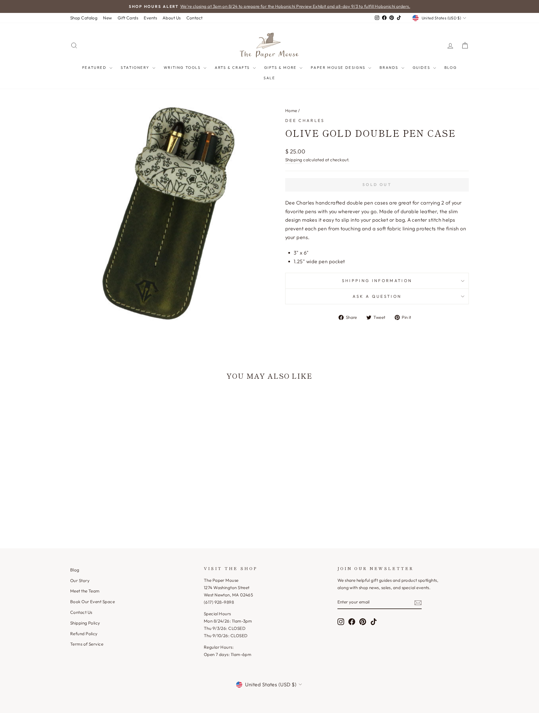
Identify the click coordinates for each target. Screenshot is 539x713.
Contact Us (81, 612)
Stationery (136, 67)
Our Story (80, 580)
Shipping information (377, 280)
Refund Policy (84, 633)
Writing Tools (183, 67)
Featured (95, 67)
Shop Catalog (83, 18)
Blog (450, 67)
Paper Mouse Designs (339, 67)
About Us (172, 18)
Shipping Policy (85, 623)
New (107, 18)
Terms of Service (86, 644)
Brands (390, 67)
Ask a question (377, 296)
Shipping (293, 159)
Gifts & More (281, 67)
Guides (422, 67)
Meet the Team (85, 591)
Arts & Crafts (233, 67)
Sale (269, 78)
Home (291, 110)
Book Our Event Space (92, 601)
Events (150, 18)
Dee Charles (305, 120)
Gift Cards (128, 18)
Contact (194, 18)
